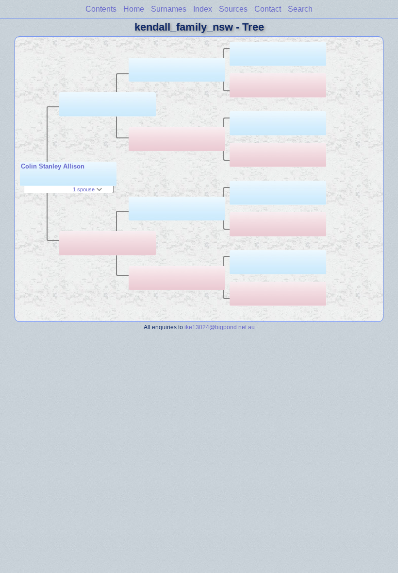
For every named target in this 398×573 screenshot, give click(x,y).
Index (202, 9)
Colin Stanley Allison (52, 166)
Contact (267, 9)
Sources (233, 9)
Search (300, 9)
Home (133, 9)
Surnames (168, 9)
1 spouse (84, 189)
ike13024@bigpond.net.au (219, 327)
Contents (100, 9)
